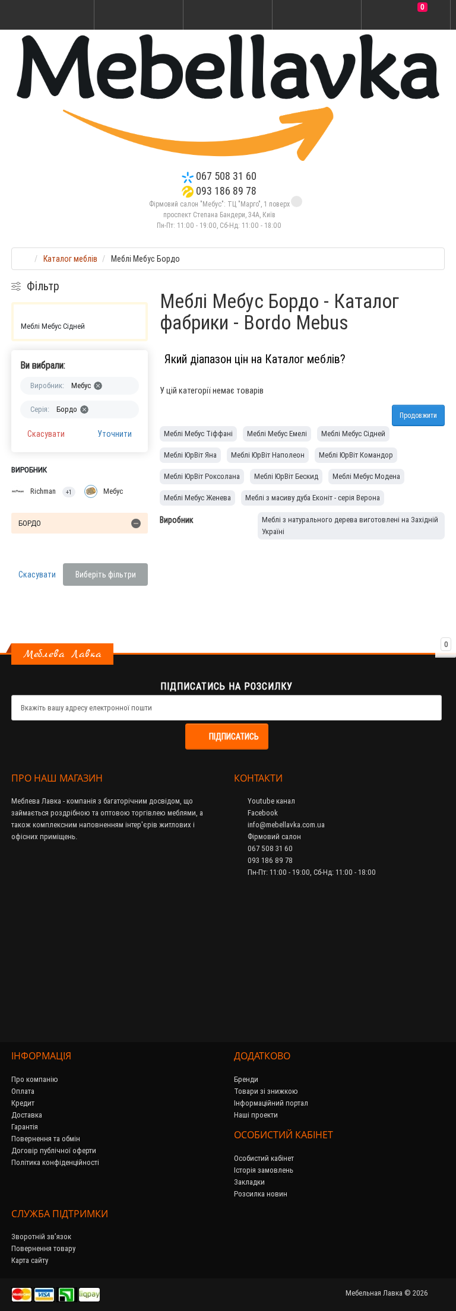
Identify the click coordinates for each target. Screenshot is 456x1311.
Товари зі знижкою (266, 1091)
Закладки (249, 1182)
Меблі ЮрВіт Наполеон (268, 455)
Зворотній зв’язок (41, 1236)
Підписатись (234, 736)
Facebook (262, 813)
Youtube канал (270, 801)
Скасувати (46, 433)
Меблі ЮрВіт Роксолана (202, 476)
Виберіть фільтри (105, 574)
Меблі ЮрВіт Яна (190, 455)
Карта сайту (29, 1260)
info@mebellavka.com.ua (285, 825)
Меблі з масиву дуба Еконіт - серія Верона (312, 498)
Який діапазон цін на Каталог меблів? (255, 358)
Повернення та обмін (45, 1139)
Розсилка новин (260, 1194)
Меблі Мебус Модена (366, 476)
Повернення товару (43, 1248)
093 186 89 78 (225, 191)
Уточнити (114, 433)
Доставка (26, 1115)
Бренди (246, 1079)
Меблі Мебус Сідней (53, 326)
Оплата (22, 1091)
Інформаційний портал (271, 1103)
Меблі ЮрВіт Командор (356, 455)
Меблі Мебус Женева (197, 498)
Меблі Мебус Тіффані (198, 433)
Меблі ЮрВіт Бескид (286, 476)
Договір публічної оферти (53, 1150)
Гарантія (24, 1127)
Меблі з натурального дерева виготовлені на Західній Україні (350, 526)
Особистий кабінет (264, 1158)
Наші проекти (256, 1115)
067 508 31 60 (225, 176)
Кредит (22, 1103)
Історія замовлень (263, 1170)
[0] (406, 15)
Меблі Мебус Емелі (277, 433)
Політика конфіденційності (55, 1162)
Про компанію (34, 1079)
